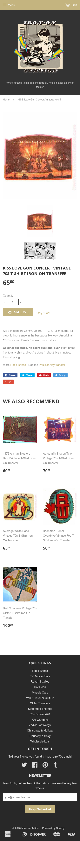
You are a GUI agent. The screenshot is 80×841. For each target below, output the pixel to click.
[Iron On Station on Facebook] (35, 766)
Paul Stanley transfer (52, 365)
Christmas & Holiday (40, 730)
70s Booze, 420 (40, 714)
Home (6, 99)
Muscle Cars (40, 692)
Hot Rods (40, 687)
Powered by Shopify (53, 828)
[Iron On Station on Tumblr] (56, 766)
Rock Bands (18, 365)
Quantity (8, 295)
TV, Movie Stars (40, 676)
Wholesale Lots (40, 741)
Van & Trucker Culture (40, 698)
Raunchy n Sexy (40, 736)
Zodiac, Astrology (40, 725)
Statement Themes (40, 708)
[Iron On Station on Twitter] (24, 766)
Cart (74, 5)
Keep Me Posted (40, 809)
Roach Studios (40, 681)
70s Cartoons (40, 719)
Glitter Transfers (40, 703)
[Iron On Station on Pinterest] (45, 766)
